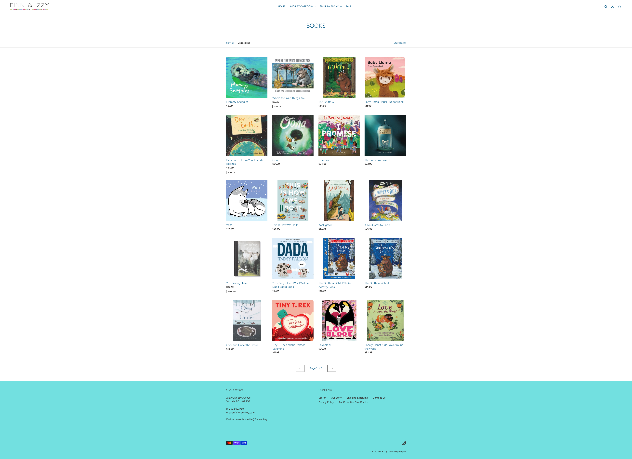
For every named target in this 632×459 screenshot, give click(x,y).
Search (322, 397)
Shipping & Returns (357, 397)
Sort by (230, 43)
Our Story (336, 397)
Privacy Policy (326, 402)
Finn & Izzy (382, 451)
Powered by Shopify (397, 451)
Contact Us (379, 397)
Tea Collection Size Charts (353, 402)
